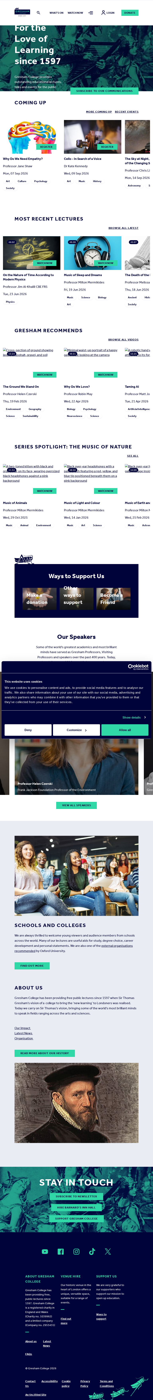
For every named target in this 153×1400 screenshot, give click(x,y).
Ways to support (101, 1316)
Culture (22, 181)
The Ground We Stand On (21, 387)
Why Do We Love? (77, 387)
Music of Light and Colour (82, 503)
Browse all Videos (123, 339)
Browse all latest (124, 228)
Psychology (40, 181)
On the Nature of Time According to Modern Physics (28, 277)
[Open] (45, 1251)
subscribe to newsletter (76, 1196)
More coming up (99, 111)
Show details (132, 717)
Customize (74, 730)
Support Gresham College (76, 1218)
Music (82, 181)
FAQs (28, 1354)
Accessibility (49, 1381)
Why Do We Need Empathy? (23, 159)
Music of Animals (15, 503)
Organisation (24, 1038)
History (97, 181)
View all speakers (76, 805)
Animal (24, 525)
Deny (28, 730)
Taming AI (132, 387)
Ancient (132, 297)
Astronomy (134, 185)
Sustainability (30, 416)
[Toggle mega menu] (90, 13)
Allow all (125, 730)
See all (132, 456)
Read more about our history (45, 1053)
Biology (102, 297)
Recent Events (127, 111)
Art (8, 181)
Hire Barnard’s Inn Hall (76, 1207)
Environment (13, 409)
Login (110, 12)
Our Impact (23, 1028)
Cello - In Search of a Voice (82, 159)
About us (31, 1341)
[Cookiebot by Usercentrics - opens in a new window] (131, 667)
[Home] (22, 12)
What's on (56, 12)
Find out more (32, 965)
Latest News (24, 1033)
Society (10, 188)
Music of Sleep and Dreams (83, 275)
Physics (10, 301)
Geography (35, 409)
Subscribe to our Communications (104, 91)
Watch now (75, 12)
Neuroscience (74, 416)
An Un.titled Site (35, 1394)
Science (85, 297)
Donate (130, 12)
